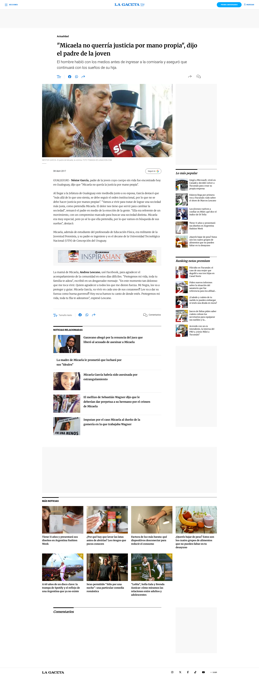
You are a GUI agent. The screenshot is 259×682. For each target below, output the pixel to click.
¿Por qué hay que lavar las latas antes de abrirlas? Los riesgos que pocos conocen (106, 540)
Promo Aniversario (229, 5)
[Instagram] (172, 672)
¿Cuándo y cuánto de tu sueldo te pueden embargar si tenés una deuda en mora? (203, 300)
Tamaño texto (65, 315)
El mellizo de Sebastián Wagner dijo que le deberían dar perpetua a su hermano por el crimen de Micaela (117, 401)
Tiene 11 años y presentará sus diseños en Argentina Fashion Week (202, 226)
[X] (180, 672)
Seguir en (152, 171)
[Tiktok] (195, 672)
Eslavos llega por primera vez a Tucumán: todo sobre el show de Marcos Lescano (202, 198)
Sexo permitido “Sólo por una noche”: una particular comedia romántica (105, 588)
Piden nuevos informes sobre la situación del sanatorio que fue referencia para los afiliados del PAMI (203, 288)
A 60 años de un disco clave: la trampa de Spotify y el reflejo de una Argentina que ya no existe (61, 588)
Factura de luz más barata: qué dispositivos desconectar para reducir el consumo (149, 540)
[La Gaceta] (129, 5)
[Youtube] (203, 672)
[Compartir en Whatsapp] (76, 77)
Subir (215, 672)
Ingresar (250, 5)
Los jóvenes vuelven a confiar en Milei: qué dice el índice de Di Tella (203, 212)
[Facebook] (188, 672)
